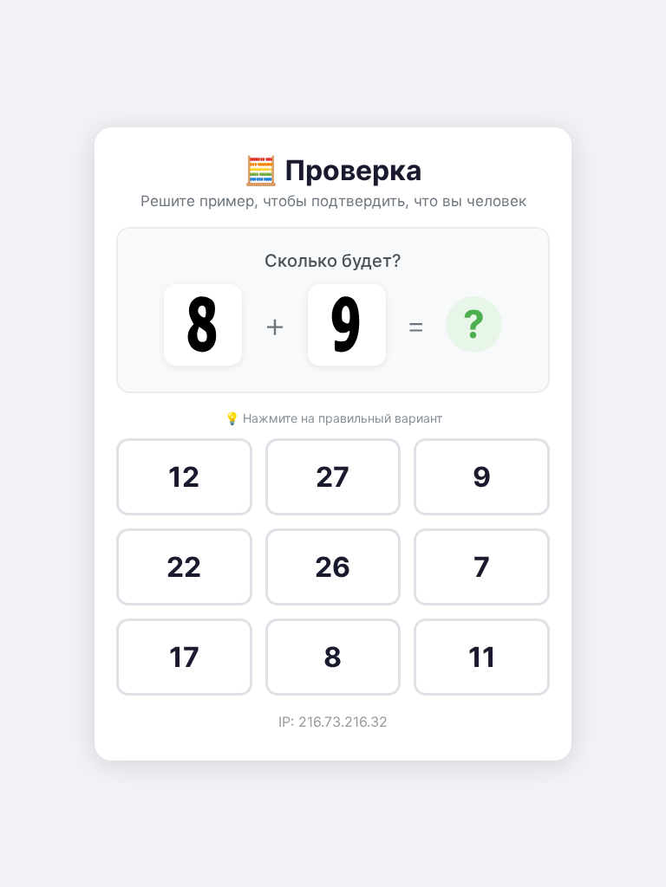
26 (332, 567)
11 (482, 657)
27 (332, 477)
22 (183, 567)
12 (183, 477)
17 (184, 657)
